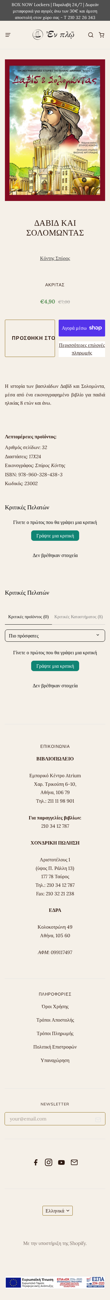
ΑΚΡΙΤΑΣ (55, 284)
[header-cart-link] (101, 35)
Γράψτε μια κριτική (55, 536)
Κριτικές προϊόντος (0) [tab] (28, 616)
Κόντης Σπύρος (55, 258)
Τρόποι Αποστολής (55, 1020)
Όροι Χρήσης (55, 1006)
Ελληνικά (55, 1211)
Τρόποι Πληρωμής (55, 1033)
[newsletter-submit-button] (98, 1120)
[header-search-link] (90, 35)
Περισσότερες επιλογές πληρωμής (82, 349)
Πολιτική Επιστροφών (55, 1047)
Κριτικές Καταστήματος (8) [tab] (78, 616)
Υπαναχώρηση (55, 1060)
